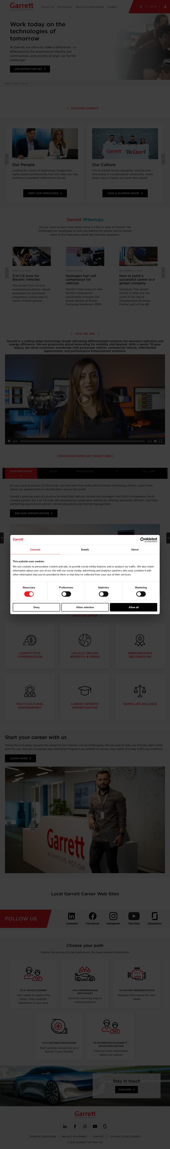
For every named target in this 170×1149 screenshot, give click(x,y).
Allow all (134, 607)
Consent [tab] (35, 549)
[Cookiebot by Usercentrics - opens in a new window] (142, 539)
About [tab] (134, 549)
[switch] (66, 594)
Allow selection (85, 607)
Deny (37, 607)
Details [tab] (85, 549)
